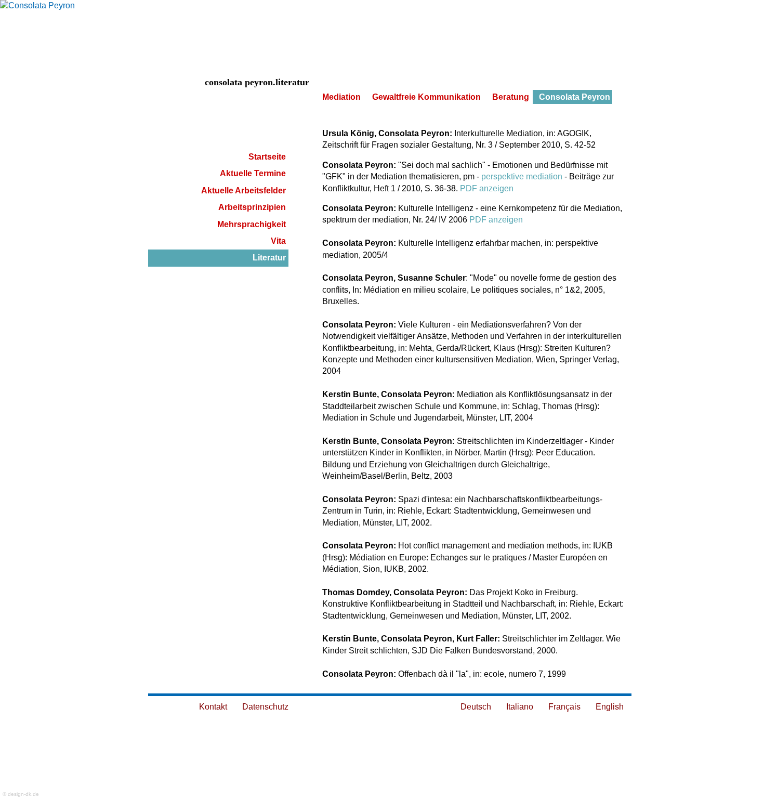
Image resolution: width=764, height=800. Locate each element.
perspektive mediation (521, 176)
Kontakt (213, 706)
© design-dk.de (21, 794)
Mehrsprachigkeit (251, 224)
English (610, 706)
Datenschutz (265, 706)
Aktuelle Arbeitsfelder (243, 190)
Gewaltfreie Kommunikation (426, 97)
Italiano (519, 706)
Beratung (510, 97)
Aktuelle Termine (253, 173)
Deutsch (475, 706)
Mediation (341, 97)
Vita (278, 241)
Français (564, 706)
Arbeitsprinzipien (252, 207)
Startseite (267, 156)
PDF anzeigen (486, 188)
